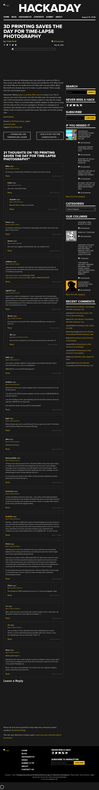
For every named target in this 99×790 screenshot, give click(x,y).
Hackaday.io (25, 17)
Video (25, 760)
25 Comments (85, 143)
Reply (8, 176)
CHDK (9, 100)
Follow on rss (77, 105)
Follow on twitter (70, 105)
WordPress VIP (53, 779)
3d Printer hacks (18, 121)
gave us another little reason (30, 95)
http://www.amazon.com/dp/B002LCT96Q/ (20, 275)
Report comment (57, 176)
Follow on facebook (67, 105)
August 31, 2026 (89, 17)
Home (6, 17)
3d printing (14, 127)
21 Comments (58, 41)
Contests (39, 17)
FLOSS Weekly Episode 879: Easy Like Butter (85, 284)
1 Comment (84, 258)
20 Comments (85, 193)
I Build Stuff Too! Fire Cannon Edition (50, 135)
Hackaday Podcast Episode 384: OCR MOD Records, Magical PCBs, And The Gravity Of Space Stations (86, 249)
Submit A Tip (28, 763)
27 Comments (85, 179)
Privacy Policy (75, 775)
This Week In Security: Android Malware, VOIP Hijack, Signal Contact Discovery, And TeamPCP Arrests (86, 268)
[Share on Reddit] (13, 45)
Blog (14, 17)
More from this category (75, 197)
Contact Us (28, 769)
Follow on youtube (74, 105)
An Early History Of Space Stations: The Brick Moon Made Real (86, 186)
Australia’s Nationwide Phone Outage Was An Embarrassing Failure (86, 135)
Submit (49, 17)
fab (20, 127)
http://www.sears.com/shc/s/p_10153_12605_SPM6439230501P (27, 278)
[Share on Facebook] (4, 45)
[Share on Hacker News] (10, 45)
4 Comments (84, 278)
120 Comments (85, 236)
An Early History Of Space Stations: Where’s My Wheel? (86, 173)
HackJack (9, 491)
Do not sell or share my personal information (54, 777)
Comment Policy (18, 730)
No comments (85, 155)
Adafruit (10, 117)
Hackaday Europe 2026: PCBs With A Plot (85, 149)
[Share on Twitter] (7, 45)
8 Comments (85, 228)
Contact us (80, 105)
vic (7, 606)
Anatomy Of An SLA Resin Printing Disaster (86, 161)
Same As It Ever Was (86, 232)
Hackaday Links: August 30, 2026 (84, 223)
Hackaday (50, 8)
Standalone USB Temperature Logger (17, 135)
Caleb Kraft (11, 41)
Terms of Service (84, 775)
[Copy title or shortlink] (16, 45)
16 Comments (85, 167)
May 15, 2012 (59, 45)
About (59, 17)
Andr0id (9, 516)
